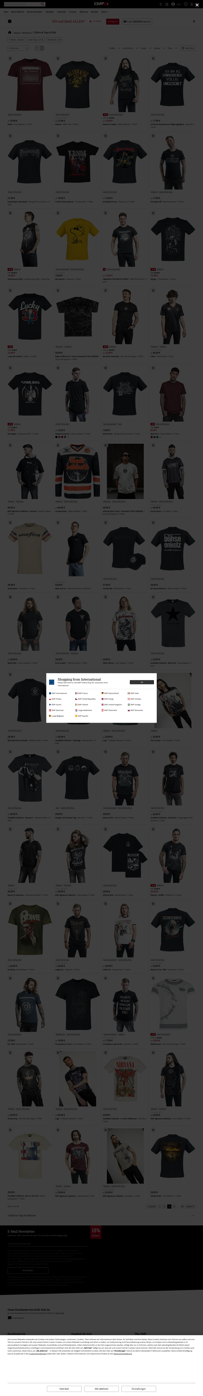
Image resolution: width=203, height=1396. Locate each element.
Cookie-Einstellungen (38, 1353)
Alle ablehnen (101, 1389)
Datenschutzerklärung (123, 1353)
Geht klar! (64, 1389)
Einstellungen (139, 1388)
